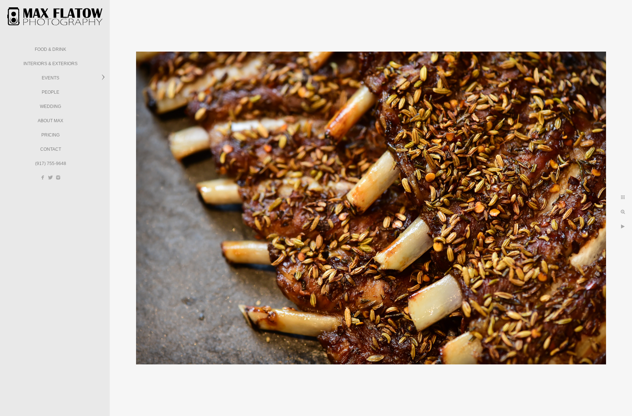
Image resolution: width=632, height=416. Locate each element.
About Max (50, 120)
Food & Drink (50, 49)
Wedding (50, 106)
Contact (50, 149)
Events (50, 77)
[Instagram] (58, 177)
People (50, 92)
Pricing (50, 135)
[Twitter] (50, 177)
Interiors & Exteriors (50, 63)
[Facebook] (42, 177)
